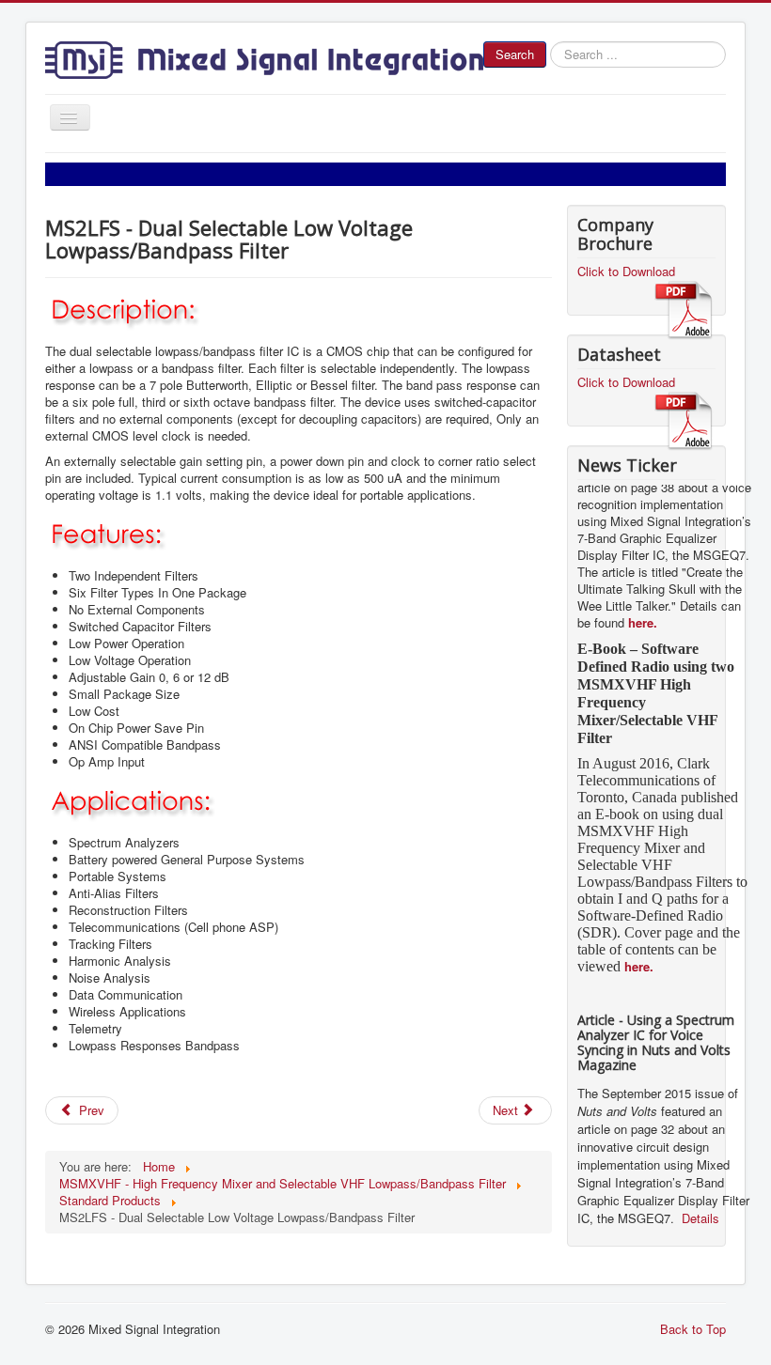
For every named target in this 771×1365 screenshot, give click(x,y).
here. (642, 613)
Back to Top (693, 1329)
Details (698, 1209)
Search (515, 54)
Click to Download (626, 271)
